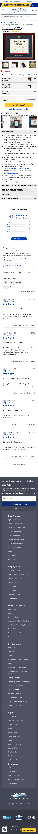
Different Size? (32, 75)
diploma (6, 287)
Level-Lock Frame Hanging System (16, 169)
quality (12, 282)
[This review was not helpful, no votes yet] (33, 325)
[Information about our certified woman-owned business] (31, 818)
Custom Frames (14, 536)
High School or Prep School (18, 574)
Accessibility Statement (17, 668)
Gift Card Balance (14, 752)
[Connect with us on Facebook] (9, 804)
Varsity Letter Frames (16, 540)
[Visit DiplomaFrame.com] (7, 1)
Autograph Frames (15, 548)
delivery (18, 282)
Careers (11, 652)
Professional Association (17, 578)
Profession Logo (14, 582)
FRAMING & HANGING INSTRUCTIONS (17, 185)
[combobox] (27, 292)
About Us (11, 648)
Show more (14, 287)
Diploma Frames (14, 520)
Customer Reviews (10, 198)
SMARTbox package (11, 173)
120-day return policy (12, 190)
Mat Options (12, 613)
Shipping (6, 194)
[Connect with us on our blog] (29, 804)
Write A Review (19, 239)
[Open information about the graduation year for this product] (26, 99)
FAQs (10, 740)
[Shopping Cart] (36, 10)
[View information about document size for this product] (23, 75)
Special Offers (13, 748)
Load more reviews (19, 464)
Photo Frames (13, 552)
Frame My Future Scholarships (19, 682)
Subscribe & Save (14, 744)
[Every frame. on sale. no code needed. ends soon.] (19, 5)
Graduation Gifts (14, 598)
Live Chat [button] (11, 772)
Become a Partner (14, 693)
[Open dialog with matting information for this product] (9, 85)
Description (7, 132)
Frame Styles (13, 629)
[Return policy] (19, 818)
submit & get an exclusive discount (19, 504)
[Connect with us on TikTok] (13, 804)
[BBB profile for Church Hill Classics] (7, 818)
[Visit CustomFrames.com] (30, 1)
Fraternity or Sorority (15, 594)
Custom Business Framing (17, 701)
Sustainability (13, 637)
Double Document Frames (17, 528)
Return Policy (13, 732)
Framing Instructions (15, 736)
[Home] (19, 10)
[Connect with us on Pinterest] (25, 804)
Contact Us (12, 716)
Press (10, 656)
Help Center (12, 783)
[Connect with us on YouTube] (21, 804)
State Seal (12, 586)
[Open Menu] (2, 10)
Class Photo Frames (15, 544)
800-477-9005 (13, 776)
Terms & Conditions (18, 826)
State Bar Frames (14, 532)
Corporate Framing (15, 697)
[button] (33, 10)
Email (10, 768)
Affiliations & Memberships (18, 660)
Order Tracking (13, 724)
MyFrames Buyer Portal (16, 760)
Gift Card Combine (15, 756)
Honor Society (13, 590)
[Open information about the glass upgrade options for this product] (7, 91)
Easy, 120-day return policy (19, 109)
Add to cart (19, 105)
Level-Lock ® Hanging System (19, 625)
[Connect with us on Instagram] (17, 804)
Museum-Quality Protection (18, 621)
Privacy (5, 826)
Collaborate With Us (15, 686)
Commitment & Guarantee (18, 633)
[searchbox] (10, 272)
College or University (15, 570)
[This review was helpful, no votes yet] (29, 325)
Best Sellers (12, 559)
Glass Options (13, 617)
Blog (9, 664)
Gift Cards (12, 555)
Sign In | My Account (15, 720)
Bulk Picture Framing (15, 705)
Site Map (32, 826)
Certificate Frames (15, 524)
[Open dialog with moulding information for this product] (15, 78)
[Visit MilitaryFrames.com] (19, 1)
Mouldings (12, 609)
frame (5, 282)
